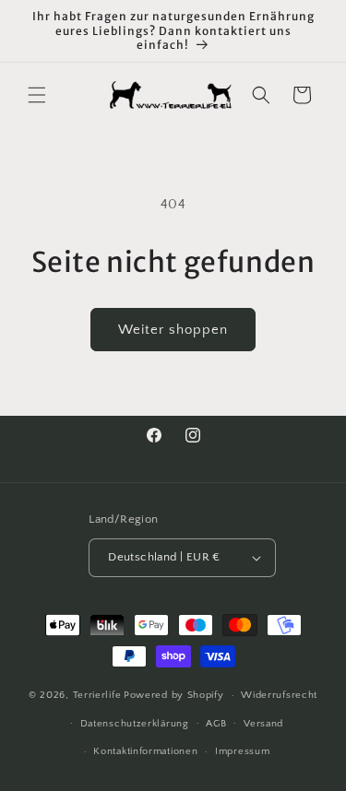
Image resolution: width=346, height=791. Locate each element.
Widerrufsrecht (279, 695)
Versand (263, 723)
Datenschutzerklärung (134, 723)
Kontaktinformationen (145, 751)
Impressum (242, 751)
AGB (216, 723)
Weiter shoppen (173, 329)
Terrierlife (97, 695)
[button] (37, 95)
